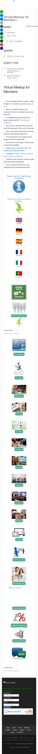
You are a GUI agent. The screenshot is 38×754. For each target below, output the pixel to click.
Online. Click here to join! (15, 56)
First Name (7, 693)
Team (20, 728)
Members (17, 75)
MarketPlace (19, 396)
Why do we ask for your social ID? (11, 333)
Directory (19, 414)
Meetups (10, 68)
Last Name (7, 698)
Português (19, 277)
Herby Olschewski (23, 747)
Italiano (19, 266)
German (23, 153)
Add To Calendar (15, 41)
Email (5, 702)
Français (19, 255)
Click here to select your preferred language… (19, 200)
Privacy (12, 732)
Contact (14, 730)
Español (19, 245)
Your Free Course (18, 560)
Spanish (30, 153)
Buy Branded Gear (19, 583)
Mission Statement (19, 608)
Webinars (19, 539)
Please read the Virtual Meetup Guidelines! (19, 177)
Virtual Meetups (18, 68)
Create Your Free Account (19, 316)
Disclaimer (20, 732)
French (6, 156)
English (17, 153)
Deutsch (19, 234)
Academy (19, 521)
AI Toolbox (18, 378)
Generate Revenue (19, 641)
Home (8, 728)
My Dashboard (19, 354)
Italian (11, 156)
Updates (7, 730)
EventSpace (19, 503)
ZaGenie (15, 737)
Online (9, 78)
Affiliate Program (19, 625)
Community (19, 449)
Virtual (14, 78)
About (14, 728)
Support (22, 730)
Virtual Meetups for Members (13, 71)
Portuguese (18, 156)
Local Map (19, 432)
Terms (29, 730)
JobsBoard (19, 485)
